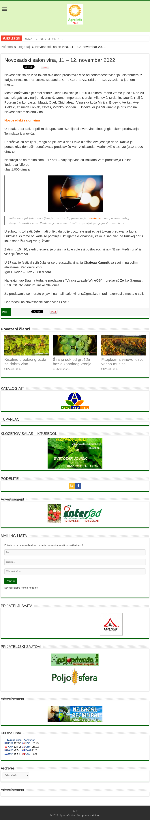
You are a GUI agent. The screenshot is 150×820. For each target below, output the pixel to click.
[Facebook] (78, 486)
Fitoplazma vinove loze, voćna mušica (122, 361)
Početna (7, 47)
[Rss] (72, 486)
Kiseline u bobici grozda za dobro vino (25, 361)
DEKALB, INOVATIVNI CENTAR (47, 39)
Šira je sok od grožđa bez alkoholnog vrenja (72, 361)
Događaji (24, 47)
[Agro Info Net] (75, 13)
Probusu (95, 218)
